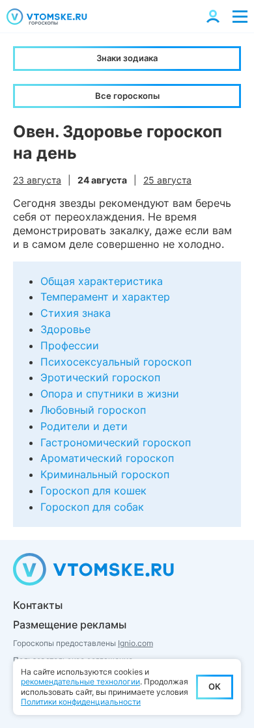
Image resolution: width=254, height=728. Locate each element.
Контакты (38, 605)
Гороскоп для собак (92, 506)
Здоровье (65, 329)
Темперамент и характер (105, 296)
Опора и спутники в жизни (109, 393)
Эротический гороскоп (100, 377)
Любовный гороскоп (93, 409)
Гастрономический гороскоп (115, 442)
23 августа (37, 179)
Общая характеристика (101, 281)
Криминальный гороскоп (104, 474)
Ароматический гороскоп (107, 458)
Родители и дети (84, 426)
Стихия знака (75, 312)
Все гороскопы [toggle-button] (127, 95)
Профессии (69, 345)
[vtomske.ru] (47, 16)
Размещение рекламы (69, 624)
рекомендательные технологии (80, 681)
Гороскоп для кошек (93, 490)
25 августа (167, 179)
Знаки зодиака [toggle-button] (127, 58)
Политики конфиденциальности (81, 702)
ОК (214, 686)
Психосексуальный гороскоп (115, 361)
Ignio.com (135, 643)
